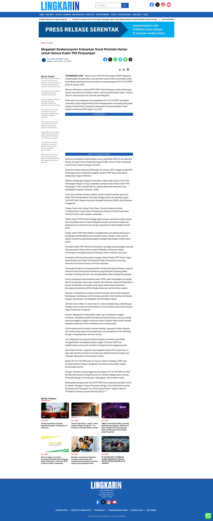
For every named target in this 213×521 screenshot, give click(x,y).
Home (41, 15)
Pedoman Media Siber (118, 510)
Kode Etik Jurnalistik (81, 510)
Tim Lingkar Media (53, 59)
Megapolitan (78, 15)
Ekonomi (67, 15)
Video (145, 15)
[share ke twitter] (110, 61)
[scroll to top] (204, 517)
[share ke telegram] (120, 61)
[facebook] (152, 6)
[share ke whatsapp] (115, 61)
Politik (58, 15)
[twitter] (157, 6)
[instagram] (163, 6)
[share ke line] (125, 61)
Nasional (50, 15)
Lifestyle (90, 15)
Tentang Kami (61, 510)
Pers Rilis (137, 15)
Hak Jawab (151, 510)
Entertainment (102, 15)
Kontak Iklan (137, 510)
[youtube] (169, 6)
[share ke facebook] (105, 61)
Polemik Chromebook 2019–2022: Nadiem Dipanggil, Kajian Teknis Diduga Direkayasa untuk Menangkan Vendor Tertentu (105, 19)
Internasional (124, 15)
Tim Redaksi (99, 510)
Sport (113, 15)
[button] (119, 69)
